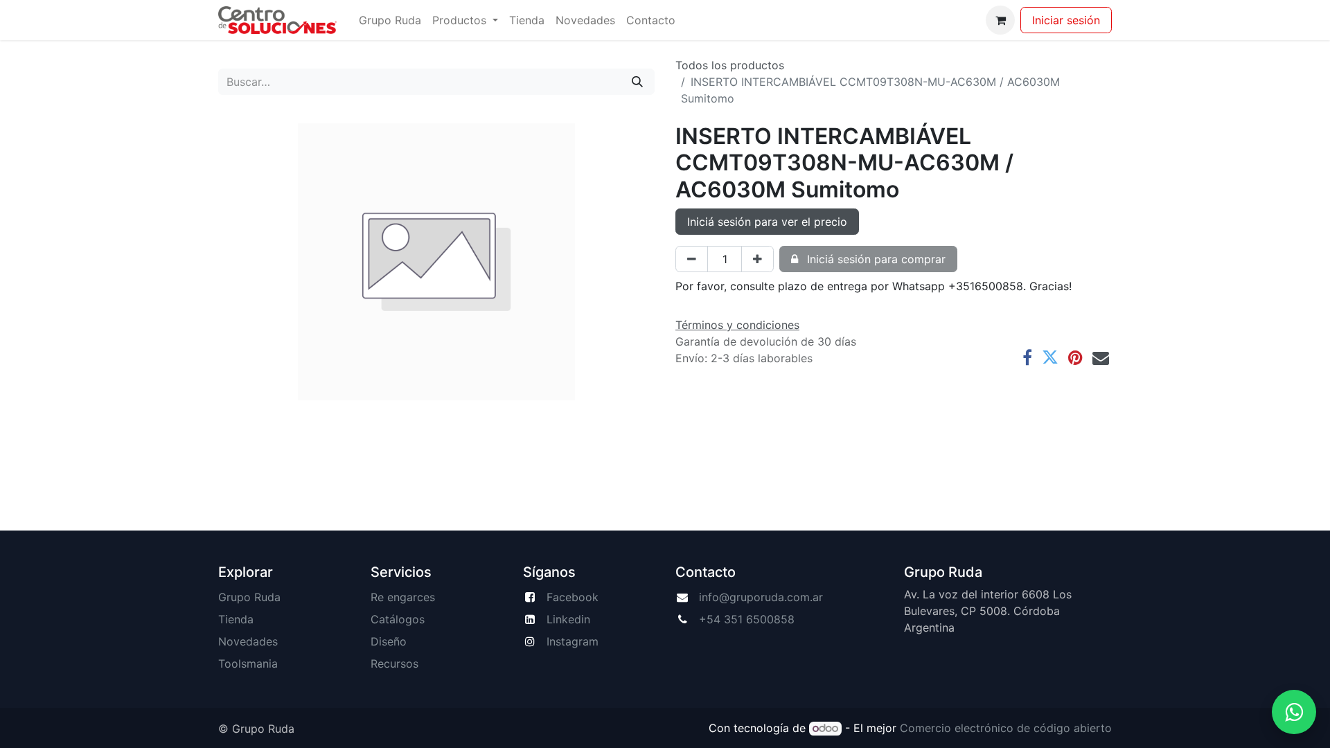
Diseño (389, 641)
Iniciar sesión (1066, 20)
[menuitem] (390, 20)
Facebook (572, 597)
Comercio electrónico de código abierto (1006, 728)
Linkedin (568, 619)
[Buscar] (637, 82)
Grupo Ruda (249, 597)
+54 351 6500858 (747, 619)
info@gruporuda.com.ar (761, 597)
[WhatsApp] (1294, 712)
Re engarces (403, 597)
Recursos (394, 663)
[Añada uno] (757, 259)
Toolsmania (248, 663)
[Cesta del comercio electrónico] (1000, 20)
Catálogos (398, 619)
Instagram (572, 641)
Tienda (236, 619)
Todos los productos (729, 65)
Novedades (248, 641)
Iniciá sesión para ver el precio (767, 222)
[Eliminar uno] (691, 259)
